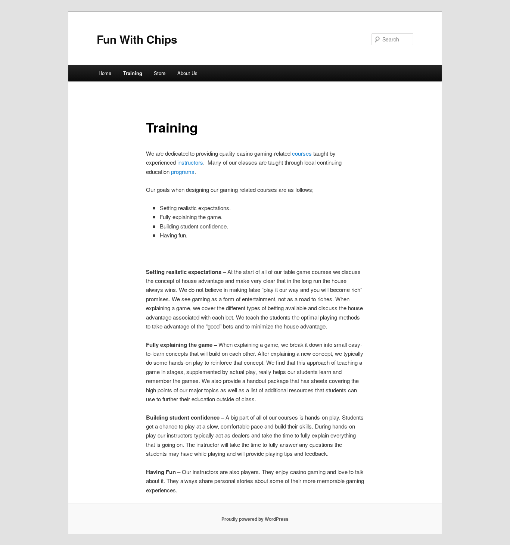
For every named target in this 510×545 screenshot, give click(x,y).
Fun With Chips (137, 39)
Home (105, 73)
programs (183, 171)
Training (132, 73)
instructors (190, 162)
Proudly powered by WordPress (255, 519)
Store (159, 73)
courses (302, 153)
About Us (187, 73)
